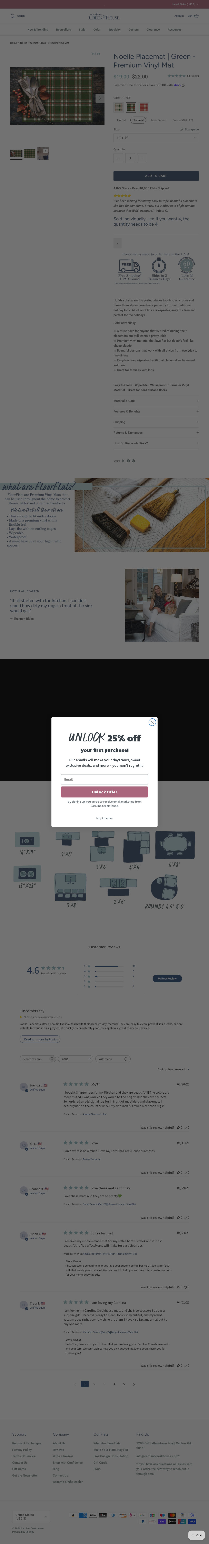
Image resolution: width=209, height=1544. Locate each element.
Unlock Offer (104, 792)
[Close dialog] (152, 722)
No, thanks (104, 818)
